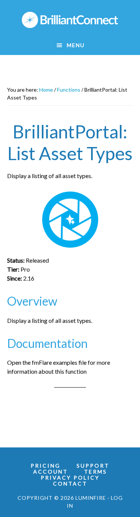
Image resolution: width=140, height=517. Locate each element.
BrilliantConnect (70, 19)
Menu (76, 45)
